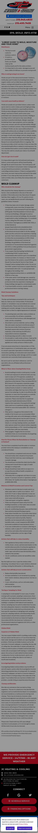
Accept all (10, 828)
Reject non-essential (24, 828)
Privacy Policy (23, 824)
